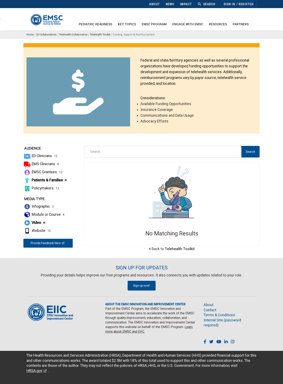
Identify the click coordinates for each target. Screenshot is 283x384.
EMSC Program (154, 24)
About (154, 4)
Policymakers (45, 188)
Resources (218, 24)
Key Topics (127, 24)
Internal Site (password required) (222, 322)
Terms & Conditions (219, 315)
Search (208, 4)
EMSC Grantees (47, 172)
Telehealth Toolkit (100, 34)
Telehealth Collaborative (73, 34)
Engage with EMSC (187, 24)
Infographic (42, 206)
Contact (210, 310)
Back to (173, 249)
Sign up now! (141, 285)
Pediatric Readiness (95, 24)
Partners (241, 24)
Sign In (229, 4)
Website (41, 231)
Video (38, 222)
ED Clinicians (44, 156)
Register (246, 4)
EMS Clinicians (45, 164)
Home (30, 34)
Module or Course (47, 214)
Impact (186, 4)
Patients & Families (49, 180)
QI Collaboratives (46, 34)
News (170, 4)
